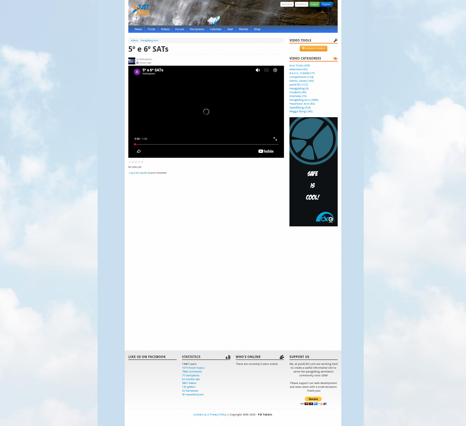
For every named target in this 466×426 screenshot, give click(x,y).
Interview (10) (298, 96)
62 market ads (191, 379)
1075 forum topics (193, 367)
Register (326, 4)
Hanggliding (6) (299, 88)
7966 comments (192, 371)
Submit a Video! (315, 48)
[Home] (140, 10)
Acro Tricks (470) (299, 65)
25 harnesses (190, 390)
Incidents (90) (297, 92)
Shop (257, 29)
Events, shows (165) (301, 80)
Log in (314, 4)
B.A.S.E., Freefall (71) (302, 73)
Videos (165, 29)
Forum (179, 29)
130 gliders (189, 387)
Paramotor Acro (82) (302, 103)
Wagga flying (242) (301, 111)
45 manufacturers (193, 394)
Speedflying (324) (300, 107)
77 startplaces (191, 375)
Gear (230, 29)
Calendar (216, 29)
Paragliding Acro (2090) (303, 100)
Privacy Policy (218, 414)
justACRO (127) (298, 84)
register (143, 172)
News (138, 29)
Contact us (200, 414)
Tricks (151, 29)
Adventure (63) (298, 69)
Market (243, 29)
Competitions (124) (301, 77)
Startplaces (197, 29)
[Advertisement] (313, 284)
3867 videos (189, 383)
